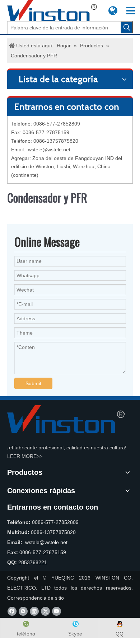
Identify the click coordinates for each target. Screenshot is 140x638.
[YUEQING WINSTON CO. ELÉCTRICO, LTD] (66, 419)
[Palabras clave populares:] (127, 27)
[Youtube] (56, 611)
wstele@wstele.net (49, 149)
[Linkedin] (34, 611)
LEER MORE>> (24, 456)
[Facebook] (12, 611)
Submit (33, 383)
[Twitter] (45, 611)
